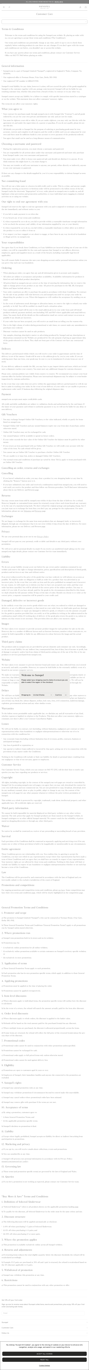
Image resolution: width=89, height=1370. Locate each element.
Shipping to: (26, 695)
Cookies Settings (44, 1365)
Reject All (44, 1360)
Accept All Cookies (44, 1354)
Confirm (58, 695)
